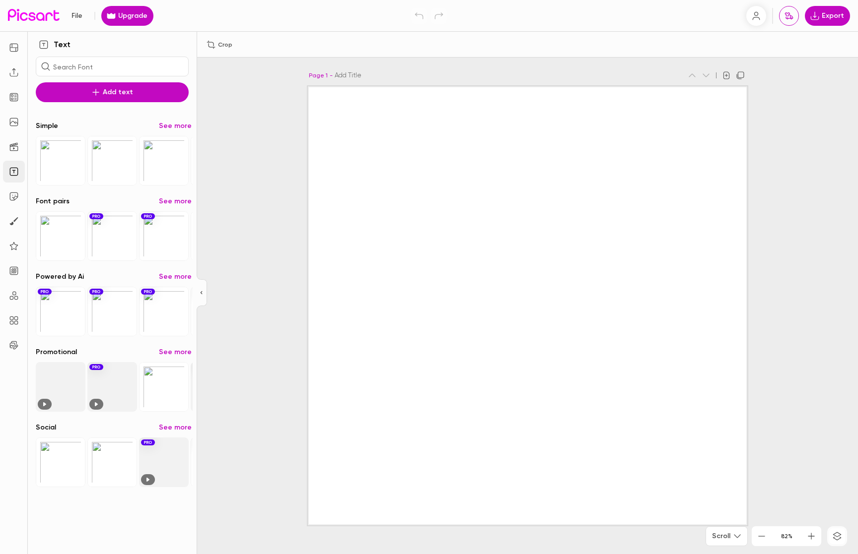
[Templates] (14, 97)
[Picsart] (34, 15)
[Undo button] (419, 16)
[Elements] (14, 246)
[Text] (14, 172)
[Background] (14, 271)
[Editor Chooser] (202, 293)
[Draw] (14, 221)
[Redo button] (439, 16)
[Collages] (14, 320)
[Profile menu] (756, 16)
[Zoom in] (811, 536)
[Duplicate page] (740, 75)
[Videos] (14, 147)
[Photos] (14, 122)
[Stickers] (14, 196)
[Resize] (14, 48)
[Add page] (726, 75)
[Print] (789, 16)
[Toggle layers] (837, 536)
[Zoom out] (762, 536)
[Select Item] (60, 160)
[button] (429, 277)
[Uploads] (14, 72)
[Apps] (14, 296)
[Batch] (14, 345)
